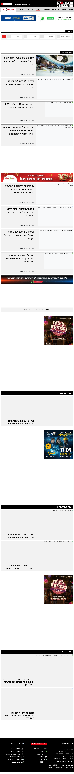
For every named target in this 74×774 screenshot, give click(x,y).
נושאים (40, 759)
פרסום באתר (38, 749)
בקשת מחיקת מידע (13, 754)
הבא (25, 309)
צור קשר (40, 754)
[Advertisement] (37, 46)
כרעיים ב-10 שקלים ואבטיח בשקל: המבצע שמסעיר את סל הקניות (19, 235)
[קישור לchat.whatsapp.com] (37, 279)
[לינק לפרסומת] (37, 177)
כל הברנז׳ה (46, 9)
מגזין (41, 757)
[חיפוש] (2, 4)
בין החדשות (56, 9)
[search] (4, 36)
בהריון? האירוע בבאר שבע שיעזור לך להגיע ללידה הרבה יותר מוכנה (20, 258)
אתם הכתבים (15, 757)
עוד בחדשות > (64, 393)
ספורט (64, 9)
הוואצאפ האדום (37, 743)
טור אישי (30, 9)
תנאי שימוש (15, 751)
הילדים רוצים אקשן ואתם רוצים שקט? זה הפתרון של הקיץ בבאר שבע (18, 61)
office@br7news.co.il (55, 767)
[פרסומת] (55, 18)
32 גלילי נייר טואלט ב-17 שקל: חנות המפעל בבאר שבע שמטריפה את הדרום (19, 189)
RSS (41, 762)
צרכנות (38, 9)
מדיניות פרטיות (14, 749)
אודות (41, 751)
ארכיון (70, 31)
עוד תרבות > (64, 651)
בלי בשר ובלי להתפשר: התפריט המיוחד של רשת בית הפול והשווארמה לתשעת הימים (18, 130)
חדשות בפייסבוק (14, 759)
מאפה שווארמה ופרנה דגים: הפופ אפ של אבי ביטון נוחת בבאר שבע (20, 212)
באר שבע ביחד (14, 762)
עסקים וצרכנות (66, 52)
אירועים (22, 9)
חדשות (71, 9)
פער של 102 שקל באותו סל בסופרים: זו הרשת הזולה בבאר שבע (19, 84)
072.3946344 (52, 765)
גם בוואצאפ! (15, 743)
